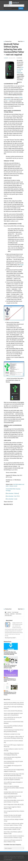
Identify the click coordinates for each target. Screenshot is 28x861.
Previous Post (8, 41)
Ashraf (6, 57)
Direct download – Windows (12, 493)
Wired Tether (18, 613)
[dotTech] (14, 3)
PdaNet (20, 97)
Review (6, 650)
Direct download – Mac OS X (12, 496)
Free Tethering (15, 612)
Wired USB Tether (8, 615)
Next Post (20, 41)
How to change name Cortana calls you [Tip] (13, 804)
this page (21, 264)
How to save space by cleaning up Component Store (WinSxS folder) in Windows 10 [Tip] (14, 788)
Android (9, 612)
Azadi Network (9, 859)
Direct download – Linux (11, 498)
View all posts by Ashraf (11, 637)
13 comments (19, 57)
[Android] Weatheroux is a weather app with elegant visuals (10, 680)
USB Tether (12, 613)
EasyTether (8, 99)
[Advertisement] (14, 26)
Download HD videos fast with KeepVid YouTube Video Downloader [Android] (10, 653)
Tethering (7, 613)
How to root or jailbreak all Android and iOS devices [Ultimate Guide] (10, 666)
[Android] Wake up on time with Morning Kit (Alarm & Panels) (10, 693)
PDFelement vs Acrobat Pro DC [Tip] (12, 734)
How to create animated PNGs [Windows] (13, 710)
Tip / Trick (7, 664)
